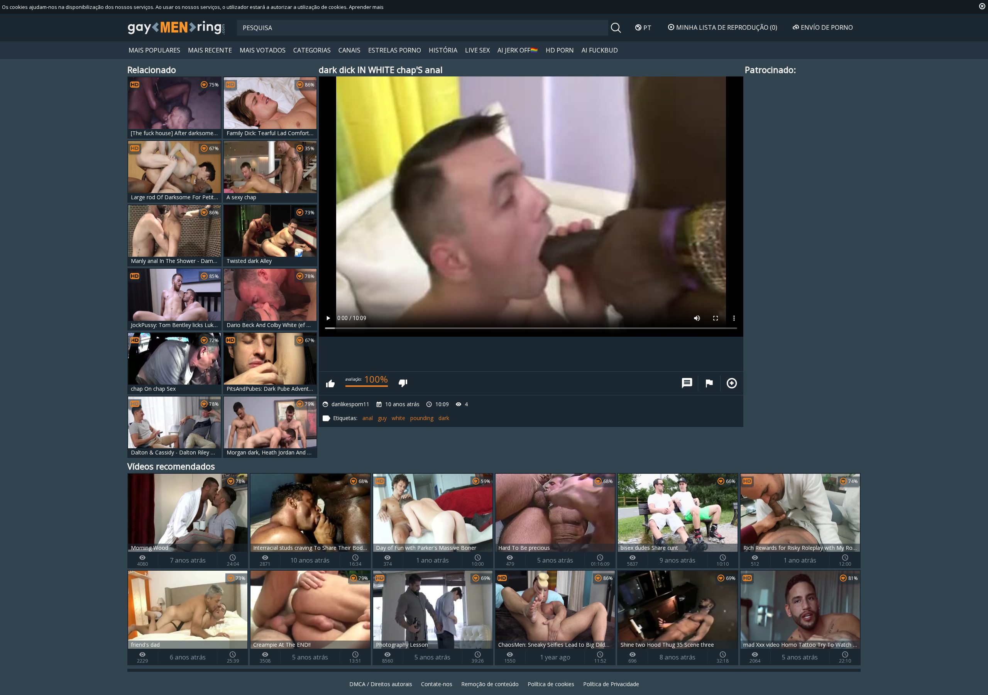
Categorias (312, 50)
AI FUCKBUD (600, 50)
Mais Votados (263, 50)
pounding (421, 418)
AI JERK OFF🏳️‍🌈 (517, 50)
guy (382, 418)
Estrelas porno (394, 50)
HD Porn (560, 50)
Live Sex (477, 50)
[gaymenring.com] (176, 27)
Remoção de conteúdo (490, 684)
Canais (349, 50)
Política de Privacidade (611, 684)
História (443, 50)
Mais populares (154, 50)
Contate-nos (436, 684)
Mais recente (210, 50)
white (398, 418)
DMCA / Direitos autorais (380, 684)
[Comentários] (687, 383)
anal (367, 418)
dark (443, 418)
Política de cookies (551, 684)
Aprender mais (366, 6)
